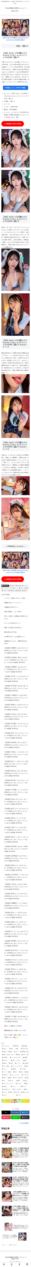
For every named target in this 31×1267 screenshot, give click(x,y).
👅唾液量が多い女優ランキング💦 (15, 1030)
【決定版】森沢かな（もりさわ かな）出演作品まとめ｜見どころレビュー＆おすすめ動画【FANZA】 (16, 896)
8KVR (13, 585)
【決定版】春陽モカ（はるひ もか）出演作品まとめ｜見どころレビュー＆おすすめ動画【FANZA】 (16, 707)
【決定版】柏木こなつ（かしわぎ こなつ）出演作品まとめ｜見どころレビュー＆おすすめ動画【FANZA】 (16, 811)
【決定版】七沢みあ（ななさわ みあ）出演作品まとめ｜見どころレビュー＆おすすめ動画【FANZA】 (16, 886)
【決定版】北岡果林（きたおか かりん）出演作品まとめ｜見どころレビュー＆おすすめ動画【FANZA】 (16, 669)
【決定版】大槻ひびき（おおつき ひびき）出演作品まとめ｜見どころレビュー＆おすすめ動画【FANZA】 (16, 1009)
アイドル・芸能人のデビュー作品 (14, 598)
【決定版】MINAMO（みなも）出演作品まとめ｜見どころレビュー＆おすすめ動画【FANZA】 (16, 849)
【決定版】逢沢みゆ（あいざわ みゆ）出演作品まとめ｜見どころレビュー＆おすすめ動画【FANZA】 (16, 773)
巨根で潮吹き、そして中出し (13, 611)
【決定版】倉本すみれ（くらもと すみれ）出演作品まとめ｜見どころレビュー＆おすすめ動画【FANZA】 (16, 953)
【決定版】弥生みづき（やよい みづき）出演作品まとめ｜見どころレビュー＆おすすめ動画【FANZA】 (16, 801)
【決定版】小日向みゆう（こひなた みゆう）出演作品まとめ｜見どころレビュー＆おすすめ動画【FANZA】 (16, 1000)
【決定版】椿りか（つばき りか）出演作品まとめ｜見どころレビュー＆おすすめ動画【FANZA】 (16, 764)
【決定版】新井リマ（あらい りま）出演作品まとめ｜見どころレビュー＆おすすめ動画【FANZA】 (16, 839)
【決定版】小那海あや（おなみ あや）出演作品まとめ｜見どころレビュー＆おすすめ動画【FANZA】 (16, 697)
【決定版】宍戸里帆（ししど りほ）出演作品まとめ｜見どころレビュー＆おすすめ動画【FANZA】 (16, 792)
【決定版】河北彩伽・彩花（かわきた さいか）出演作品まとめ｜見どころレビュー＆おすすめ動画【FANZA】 (16, 660)
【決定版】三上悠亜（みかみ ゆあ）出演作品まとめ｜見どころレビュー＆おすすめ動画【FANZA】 (16, 1019)
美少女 (25, 590)
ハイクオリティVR (7, 588)
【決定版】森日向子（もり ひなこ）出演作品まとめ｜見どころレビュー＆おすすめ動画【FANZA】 (16, 783)
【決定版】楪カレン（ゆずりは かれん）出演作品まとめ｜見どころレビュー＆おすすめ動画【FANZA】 (16, 915)
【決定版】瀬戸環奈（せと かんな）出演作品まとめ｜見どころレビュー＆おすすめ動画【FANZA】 (16, 943)
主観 (27, 588)
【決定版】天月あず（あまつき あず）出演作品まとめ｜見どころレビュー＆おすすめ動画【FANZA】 (16, 716)
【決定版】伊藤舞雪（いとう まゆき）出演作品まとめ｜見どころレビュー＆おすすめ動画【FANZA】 (16, 905)
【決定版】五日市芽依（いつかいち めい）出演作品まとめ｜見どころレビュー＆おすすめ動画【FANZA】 (16, 877)
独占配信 (19, 590)
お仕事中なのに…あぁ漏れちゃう (14, 636)
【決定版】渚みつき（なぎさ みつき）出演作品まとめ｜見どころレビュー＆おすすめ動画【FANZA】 (16, 990)
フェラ (16, 588)
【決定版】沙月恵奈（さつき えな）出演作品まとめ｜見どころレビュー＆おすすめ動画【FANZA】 (16, 726)
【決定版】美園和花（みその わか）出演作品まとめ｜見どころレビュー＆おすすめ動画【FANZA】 (16, 650)
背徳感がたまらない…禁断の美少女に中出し (16, 642)
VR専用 (19, 585)
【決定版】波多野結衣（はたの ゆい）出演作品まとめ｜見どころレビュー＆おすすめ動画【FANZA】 (16, 858)
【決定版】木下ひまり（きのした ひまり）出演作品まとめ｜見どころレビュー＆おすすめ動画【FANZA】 (16, 962)
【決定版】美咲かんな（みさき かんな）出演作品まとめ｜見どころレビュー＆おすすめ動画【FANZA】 (16, 868)
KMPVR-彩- (6, 585)
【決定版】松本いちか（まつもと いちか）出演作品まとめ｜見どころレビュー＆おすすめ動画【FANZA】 (16, 735)
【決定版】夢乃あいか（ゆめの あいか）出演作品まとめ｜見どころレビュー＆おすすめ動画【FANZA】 (16, 971)
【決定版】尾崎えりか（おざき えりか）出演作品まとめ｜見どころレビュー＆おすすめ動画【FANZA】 (16, 924)
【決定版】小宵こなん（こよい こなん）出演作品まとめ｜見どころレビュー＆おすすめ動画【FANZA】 (16, 981)
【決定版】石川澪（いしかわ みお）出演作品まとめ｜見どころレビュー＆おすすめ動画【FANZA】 (16, 679)
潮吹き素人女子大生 (10, 632)
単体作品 (12, 590)
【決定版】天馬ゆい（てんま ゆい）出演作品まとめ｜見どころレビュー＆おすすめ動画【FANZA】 (16, 754)
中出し (22, 588)
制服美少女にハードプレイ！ (13, 602)
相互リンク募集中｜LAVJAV (13, 1026)
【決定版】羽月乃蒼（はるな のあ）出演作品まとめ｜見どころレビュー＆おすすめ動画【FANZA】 (16, 688)
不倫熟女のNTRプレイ (11, 607)
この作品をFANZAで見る (12, 124)
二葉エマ (5, 590)
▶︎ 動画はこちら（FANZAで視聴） (15, 87)
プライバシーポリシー (15, 1261)
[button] (25, 1117)
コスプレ (26, 585)
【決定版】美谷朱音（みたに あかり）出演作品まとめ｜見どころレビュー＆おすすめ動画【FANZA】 (16, 745)
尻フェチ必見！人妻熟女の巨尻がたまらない (16, 617)
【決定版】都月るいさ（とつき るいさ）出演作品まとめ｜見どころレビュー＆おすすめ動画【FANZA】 (16, 820)
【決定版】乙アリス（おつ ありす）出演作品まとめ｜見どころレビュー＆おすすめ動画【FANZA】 (16, 934)
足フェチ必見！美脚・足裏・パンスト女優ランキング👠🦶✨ (16, 1036)
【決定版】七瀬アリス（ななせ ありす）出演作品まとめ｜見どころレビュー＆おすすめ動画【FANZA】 (16, 830)
